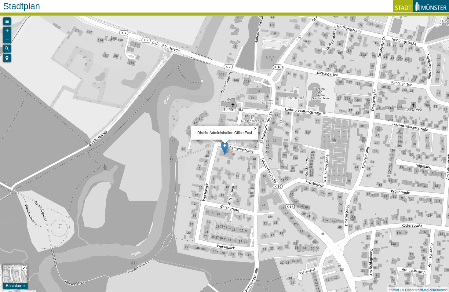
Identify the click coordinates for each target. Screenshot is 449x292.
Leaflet (394, 289)
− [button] (7, 39)
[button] (7, 58)
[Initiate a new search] (7, 49)
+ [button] (7, 30)
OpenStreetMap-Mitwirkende (426, 289)
